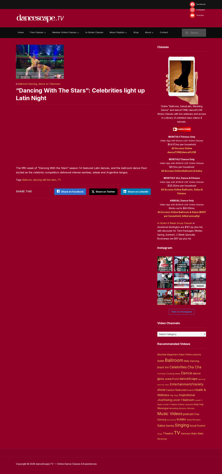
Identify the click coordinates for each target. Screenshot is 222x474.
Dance (186, 373)
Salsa (161, 425)
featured (180, 390)
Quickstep (171, 420)
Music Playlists (117, 32)
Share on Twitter (105, 191)
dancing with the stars (44, 179)
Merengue (163, 408)
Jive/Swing (164, 400)
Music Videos (169, 413)
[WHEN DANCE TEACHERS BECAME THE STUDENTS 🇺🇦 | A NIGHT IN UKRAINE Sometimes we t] (164, 280)
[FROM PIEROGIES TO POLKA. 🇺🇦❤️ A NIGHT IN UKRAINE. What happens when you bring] (164, 297)
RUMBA (181, 419)
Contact (164, 32)
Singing (182, 425)
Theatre (168, 433)
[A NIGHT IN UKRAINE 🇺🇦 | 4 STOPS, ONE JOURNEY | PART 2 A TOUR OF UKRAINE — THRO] (181, 280)
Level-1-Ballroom (183, 400)
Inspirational (187, 395)
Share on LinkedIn (138, 191)
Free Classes (36, 32)
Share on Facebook (72, 191)
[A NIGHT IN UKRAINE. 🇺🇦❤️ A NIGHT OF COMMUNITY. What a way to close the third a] (181, 297)
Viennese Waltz (189, 433)
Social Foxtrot (197, 425)
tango (159, 434)
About (148, 32)
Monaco (183, 408)
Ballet (160, 360)
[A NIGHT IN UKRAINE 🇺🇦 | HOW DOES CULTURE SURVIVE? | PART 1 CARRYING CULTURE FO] (198, 280)
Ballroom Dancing (27, 83)
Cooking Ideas (173, 373)
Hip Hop (174, 395)
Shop (136, 32)
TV (59, 179)
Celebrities (178, 367)
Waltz (200, 433)
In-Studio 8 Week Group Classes (174, 223)
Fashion (170, 390)
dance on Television (49, 83)
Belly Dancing (191, 360)
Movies (191, 408)
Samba (169, 425)
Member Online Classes (64, 32)
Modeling (173, 408)
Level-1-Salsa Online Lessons (178, 404)
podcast (188, 414)
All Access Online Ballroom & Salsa (181, 170)
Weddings (162, 439)
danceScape (188, 379)
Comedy (161, 374)
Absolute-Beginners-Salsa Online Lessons (179, 354)
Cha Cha (194, 367)
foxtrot (190, 390)
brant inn (163, 367)
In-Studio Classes (94, 32)
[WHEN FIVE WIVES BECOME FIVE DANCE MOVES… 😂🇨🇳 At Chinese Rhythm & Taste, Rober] (198, 263)
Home (21, 32)
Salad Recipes (194, 420)
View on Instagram (181, 311)
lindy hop (198, 404)
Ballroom (27, 179)
